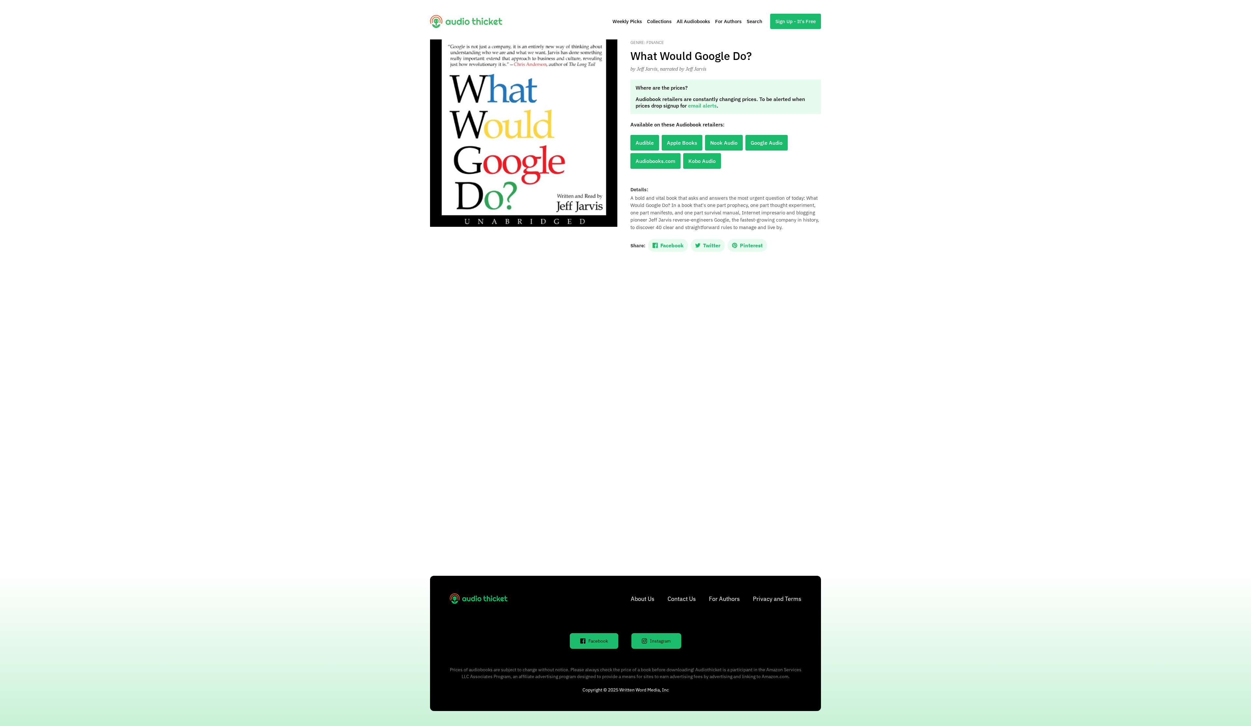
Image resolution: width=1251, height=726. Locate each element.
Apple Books (682, 142)
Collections (659, 21)
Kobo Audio (702, 161)
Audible (645, 142)
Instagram (660, 641)
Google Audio (767, 142)
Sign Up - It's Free (795, 21)
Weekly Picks (627, 21)
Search (754, 21)
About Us (642, 599)
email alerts (702, 105)
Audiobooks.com (655, 161)
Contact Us (682, 599)
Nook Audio (724, 142)
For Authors (728, 21)
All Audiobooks (693, 21)
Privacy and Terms (777, 599)
